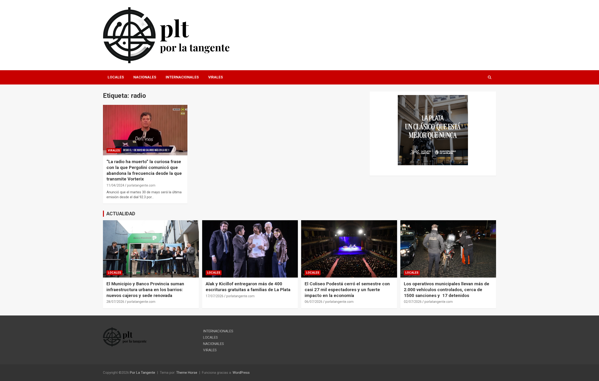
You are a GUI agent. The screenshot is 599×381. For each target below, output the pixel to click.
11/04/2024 (115, 185)
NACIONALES (144, 77)
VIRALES (215, 77)
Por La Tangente (142, 372)
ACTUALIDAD (120, 213)
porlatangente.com (141, 185)
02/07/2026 (413, 302)
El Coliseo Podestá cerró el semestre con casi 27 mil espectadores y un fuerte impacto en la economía (347, 289)
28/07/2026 (115, 302)
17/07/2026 (214, 296)
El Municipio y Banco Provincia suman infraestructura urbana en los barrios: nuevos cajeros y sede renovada (145, 289)
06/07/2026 (313, 302)
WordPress (241, 372)
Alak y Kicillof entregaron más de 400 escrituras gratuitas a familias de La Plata (248, 286)
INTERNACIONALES (182, 77)
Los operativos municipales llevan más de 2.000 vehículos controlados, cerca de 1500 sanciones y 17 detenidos (446, 289)
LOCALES (116, 77)
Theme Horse (186, 372)
